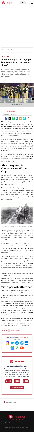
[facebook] (6, 118)
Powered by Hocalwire (22, 427)
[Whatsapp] (13, 118)
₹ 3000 (17, 381)
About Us (14, 422)
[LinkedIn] (17, 118)
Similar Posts (11, 402)
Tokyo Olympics (15, 330)
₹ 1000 (25, 381)
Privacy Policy (5, 422)
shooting (19, 126)
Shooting (5, 56)
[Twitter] (9, 118)
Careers (3, 424)
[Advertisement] (17, 28)
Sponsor (17, 371)
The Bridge (22, 337)
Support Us (22, 422)
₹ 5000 (8, 381)
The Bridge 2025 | (10, 427)
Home (4, 50)
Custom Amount (17, 387)
